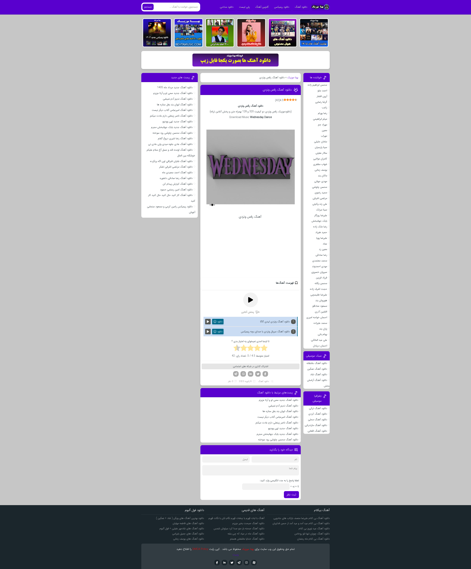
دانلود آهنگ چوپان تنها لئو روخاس (312, 534)
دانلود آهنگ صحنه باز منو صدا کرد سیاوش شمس (239, 528)
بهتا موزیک (292, 77)
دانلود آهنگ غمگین (317, 369)
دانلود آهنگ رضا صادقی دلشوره (176, 178)
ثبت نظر (291, 494)
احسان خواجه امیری (316, 317)
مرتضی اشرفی (320, 198)
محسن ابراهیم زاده (317, 85)
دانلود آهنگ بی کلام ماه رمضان (313, 539)
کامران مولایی (320, 159)
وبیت (236, 554)
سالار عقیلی (321, 153)
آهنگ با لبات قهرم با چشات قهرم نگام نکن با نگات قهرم (236, 518)
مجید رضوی (321, 193)
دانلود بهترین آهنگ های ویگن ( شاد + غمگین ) (180, 518)
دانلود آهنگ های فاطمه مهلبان (188, 523)
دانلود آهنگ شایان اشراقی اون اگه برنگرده (171, 161)
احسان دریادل (320, 346)
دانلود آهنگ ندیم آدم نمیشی (283, 406)
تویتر (258, 374)
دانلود (219, 322)
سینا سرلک (321, 210)
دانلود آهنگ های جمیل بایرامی (188, 534)
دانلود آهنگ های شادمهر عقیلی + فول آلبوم (182, 528)
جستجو (148, 7)
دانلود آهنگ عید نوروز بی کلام (314, 528)
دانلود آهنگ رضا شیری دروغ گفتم (175, 138)
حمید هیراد (321, 232)
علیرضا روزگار (320, 215)
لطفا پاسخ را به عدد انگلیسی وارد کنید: (279, 480)
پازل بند (323, 329)
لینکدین (250, 374)
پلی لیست (244, 7)
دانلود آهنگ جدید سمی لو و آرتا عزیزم (278, 400)
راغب (324, 107)
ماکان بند (322, 176)
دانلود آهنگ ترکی (318, 408)
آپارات (254, 562)
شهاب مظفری (320, 164)
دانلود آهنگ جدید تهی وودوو (283, 428)
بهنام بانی (322, 334)
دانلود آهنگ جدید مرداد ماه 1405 (175, 87)
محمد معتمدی (319, 261)
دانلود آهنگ (301, 7)
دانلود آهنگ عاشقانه (317, 363)
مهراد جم (322, 125)
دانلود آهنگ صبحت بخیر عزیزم (248, 523)
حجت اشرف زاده (318, 289)
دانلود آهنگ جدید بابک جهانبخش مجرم (277, 434)
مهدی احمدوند (319, 266)
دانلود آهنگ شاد (318, 374)
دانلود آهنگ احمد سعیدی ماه (177, 172)
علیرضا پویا (321, 238)
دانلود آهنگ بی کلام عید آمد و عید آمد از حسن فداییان (301, 523)
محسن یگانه (321, 283)
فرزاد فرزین (321, 278)
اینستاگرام (246, 562)
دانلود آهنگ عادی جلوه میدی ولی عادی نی (170, 144)
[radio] (264, 348)
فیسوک (265, 374)
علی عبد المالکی (319, 340)
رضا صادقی (321, 255)
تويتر (232, 562)
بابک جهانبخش (319, 221)
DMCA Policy (200, 549)
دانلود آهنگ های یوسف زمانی (188, 539)
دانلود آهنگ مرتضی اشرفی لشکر (176, 167)
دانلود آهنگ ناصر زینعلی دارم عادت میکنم (277, 423)
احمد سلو (322, 91)
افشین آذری (321, 312)
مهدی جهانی (320, 181)
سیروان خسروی (319, 272)
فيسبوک (217, 562)
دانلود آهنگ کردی (317, 414)
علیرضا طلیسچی (318, 295)
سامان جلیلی (320, 142)
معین (324, 130)
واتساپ (243, 374)
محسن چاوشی (319, 187)
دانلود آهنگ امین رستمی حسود (176, 190)
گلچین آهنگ (262, 7)
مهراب (324, 136)
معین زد (323, 249)
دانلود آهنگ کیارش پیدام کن (178, 184)
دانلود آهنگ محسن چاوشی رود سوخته (278, 440)
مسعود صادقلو (319, 306)
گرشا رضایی (321, 102)
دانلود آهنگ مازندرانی (316, 425)
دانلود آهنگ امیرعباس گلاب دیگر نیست (277, 417)
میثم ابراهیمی (320, 119)
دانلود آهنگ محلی (317, 419)
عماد (325, 244)
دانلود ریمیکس (281, 7)
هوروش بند (321, 300)
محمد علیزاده (320, 323)
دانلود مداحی (226, 7)
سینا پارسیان (321, 147)
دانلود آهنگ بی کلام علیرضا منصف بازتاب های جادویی (301, 518)
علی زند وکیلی (319, 204)
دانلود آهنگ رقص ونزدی (277, 89)
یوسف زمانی (321, 170)
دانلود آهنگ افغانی (317, 431)
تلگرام (236, 374)
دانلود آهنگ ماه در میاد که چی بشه (246, 534)
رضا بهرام (322, 113)
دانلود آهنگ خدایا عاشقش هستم (247, 539)
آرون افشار (322, 96)
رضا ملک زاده (320, 227)
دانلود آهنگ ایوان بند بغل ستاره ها (280, 411)
